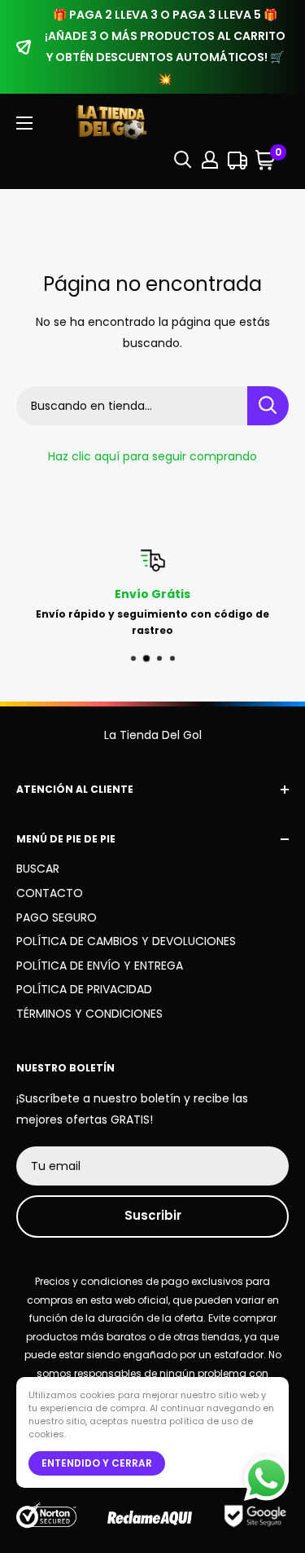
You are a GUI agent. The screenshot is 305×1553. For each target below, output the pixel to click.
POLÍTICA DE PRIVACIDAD (84, 989)
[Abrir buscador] (183, 160)
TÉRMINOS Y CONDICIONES (89, 1013)
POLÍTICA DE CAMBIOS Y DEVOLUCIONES (126, 941)
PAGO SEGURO (56, 917)
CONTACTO (49, 893)
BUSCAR (37, 868)
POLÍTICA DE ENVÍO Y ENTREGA (99, 965)
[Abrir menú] (24, 123)
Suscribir (152, 1215)
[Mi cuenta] (210, 160)
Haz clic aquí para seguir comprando (152, 456)
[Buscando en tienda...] (268, 405)
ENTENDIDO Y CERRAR (96, 1463)
